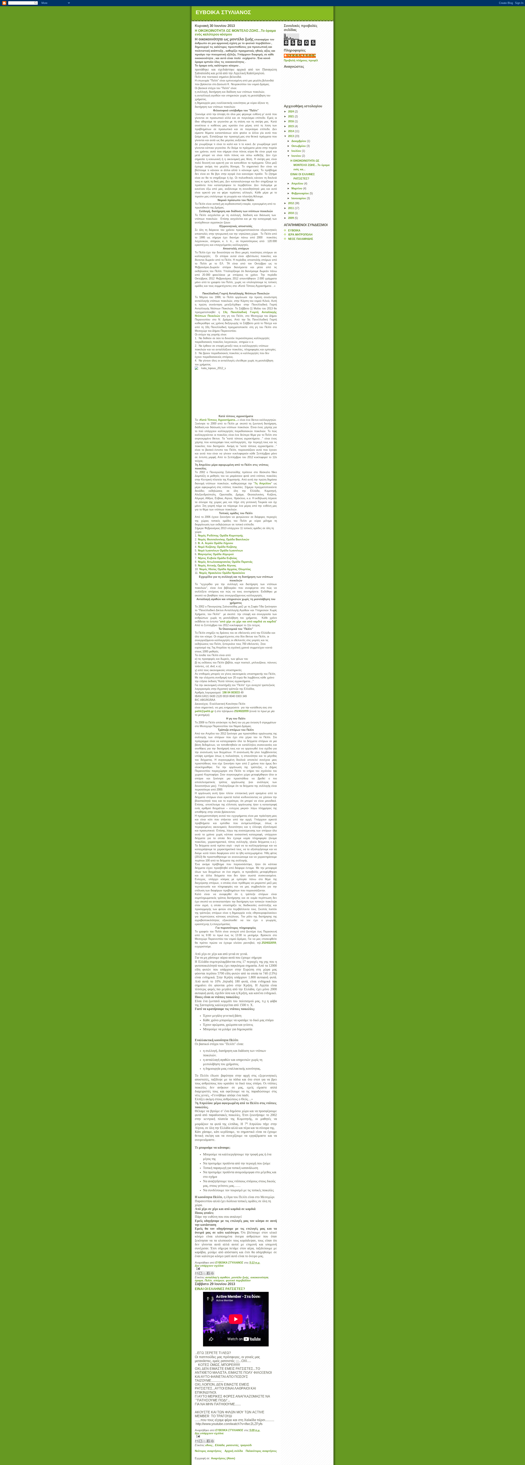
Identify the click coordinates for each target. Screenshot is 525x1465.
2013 (291, 136)
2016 (291, 121)
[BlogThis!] (201, 1273)
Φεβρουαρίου (300, 193)
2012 (291, 203)
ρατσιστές (232, 1445)
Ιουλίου (296, 150)
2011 (291, 208)
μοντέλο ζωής (240, 1277)
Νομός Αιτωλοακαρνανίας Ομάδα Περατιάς (225, 561)
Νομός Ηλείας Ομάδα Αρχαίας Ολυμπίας (225, 569)
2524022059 (241, 711)
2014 (291, 131)
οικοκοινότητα (259, 1277)
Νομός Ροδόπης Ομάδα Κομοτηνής (220, 535)
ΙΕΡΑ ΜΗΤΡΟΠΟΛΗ (300, 234)
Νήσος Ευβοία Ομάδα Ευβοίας (217, 558)
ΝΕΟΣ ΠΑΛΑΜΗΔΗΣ (300, 238)
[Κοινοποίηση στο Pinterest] (212, 1273)
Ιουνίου (296, 155)
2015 (291, 126)
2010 (291, 213)
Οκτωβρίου (299, 146)
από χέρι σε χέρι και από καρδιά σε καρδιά (248, 621)
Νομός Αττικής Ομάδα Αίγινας (217, 565)
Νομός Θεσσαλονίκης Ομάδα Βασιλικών (223, 539)
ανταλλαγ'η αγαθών (217, 1277)
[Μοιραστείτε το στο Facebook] (208, 1273)
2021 (291, 116)
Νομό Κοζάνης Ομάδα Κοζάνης (217, 546)
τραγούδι (246, 1445)
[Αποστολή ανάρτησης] (236, 1268)
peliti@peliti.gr (204, 711)
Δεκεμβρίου (299, 141)
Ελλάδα (220, 1445)
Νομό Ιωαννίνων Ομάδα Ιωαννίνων (220, 550)
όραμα (199, 1280)
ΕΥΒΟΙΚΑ (294, 230)
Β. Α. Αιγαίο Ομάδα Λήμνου (215, 543)
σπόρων (218, 1280)
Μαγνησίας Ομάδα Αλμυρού (216, 554)
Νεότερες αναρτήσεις (208, 1450)
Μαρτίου (297, 188)
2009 (291, 218)
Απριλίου (297, 183)
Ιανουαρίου (299, 198)
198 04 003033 (231, 692)
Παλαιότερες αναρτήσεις (261, 1450)
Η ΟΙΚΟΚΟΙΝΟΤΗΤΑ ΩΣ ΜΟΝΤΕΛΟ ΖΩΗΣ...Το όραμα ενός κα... (310, 165)
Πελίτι (208, 1280)
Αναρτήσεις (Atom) (223, 1458)
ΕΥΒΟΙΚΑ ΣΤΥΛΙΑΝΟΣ (223, 12)
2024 (291, 111)
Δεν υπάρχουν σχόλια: (209, 1265)
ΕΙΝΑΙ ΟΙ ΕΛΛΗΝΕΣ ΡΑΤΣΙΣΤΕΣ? (220, 1289)
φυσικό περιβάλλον (238, 1280)
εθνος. (209, 1445)
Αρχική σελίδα (234, 1450)
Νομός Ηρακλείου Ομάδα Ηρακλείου (222, 572)
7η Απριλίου (263, 483)
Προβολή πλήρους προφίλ (301, 60)
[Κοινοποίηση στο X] (204, 1273)
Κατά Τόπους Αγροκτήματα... (218, 419)
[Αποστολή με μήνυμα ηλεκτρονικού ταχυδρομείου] (197, 1273)
